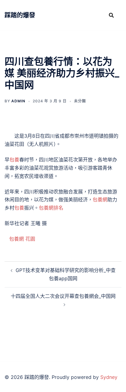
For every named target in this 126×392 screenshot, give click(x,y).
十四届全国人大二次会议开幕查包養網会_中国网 (63, 296)
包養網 (100, 199)
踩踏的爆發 (20, 15)
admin (18, 101)
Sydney (108, 377)
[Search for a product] (111, 15)
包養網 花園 (22, 239)
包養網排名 (51, 208)
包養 (14, 160)
